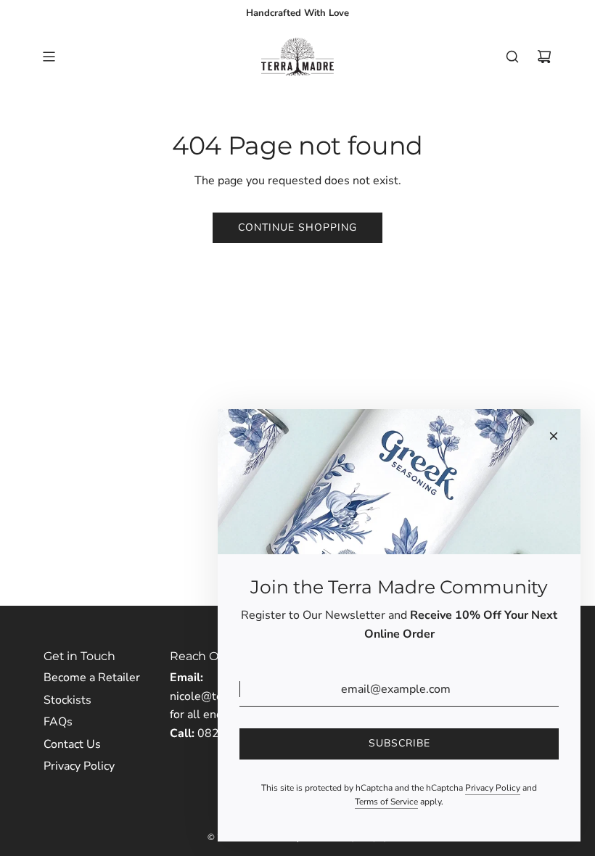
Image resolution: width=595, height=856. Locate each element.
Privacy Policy (492, 788)
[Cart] (544, 57)
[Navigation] (49, 57)
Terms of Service (386, 801)
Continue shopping (297, 227)
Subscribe (399, 743)
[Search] (512, 57)
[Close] (554, 436)
